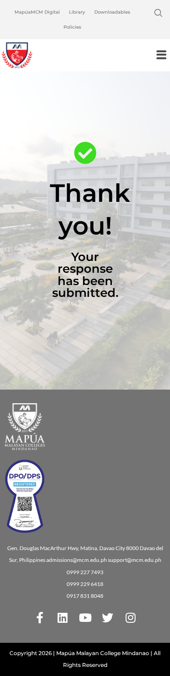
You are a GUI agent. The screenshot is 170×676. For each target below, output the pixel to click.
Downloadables (112, 12)
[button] (158, 14)
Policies (72, 27)
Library (77, 12)
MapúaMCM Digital (37, 12)
